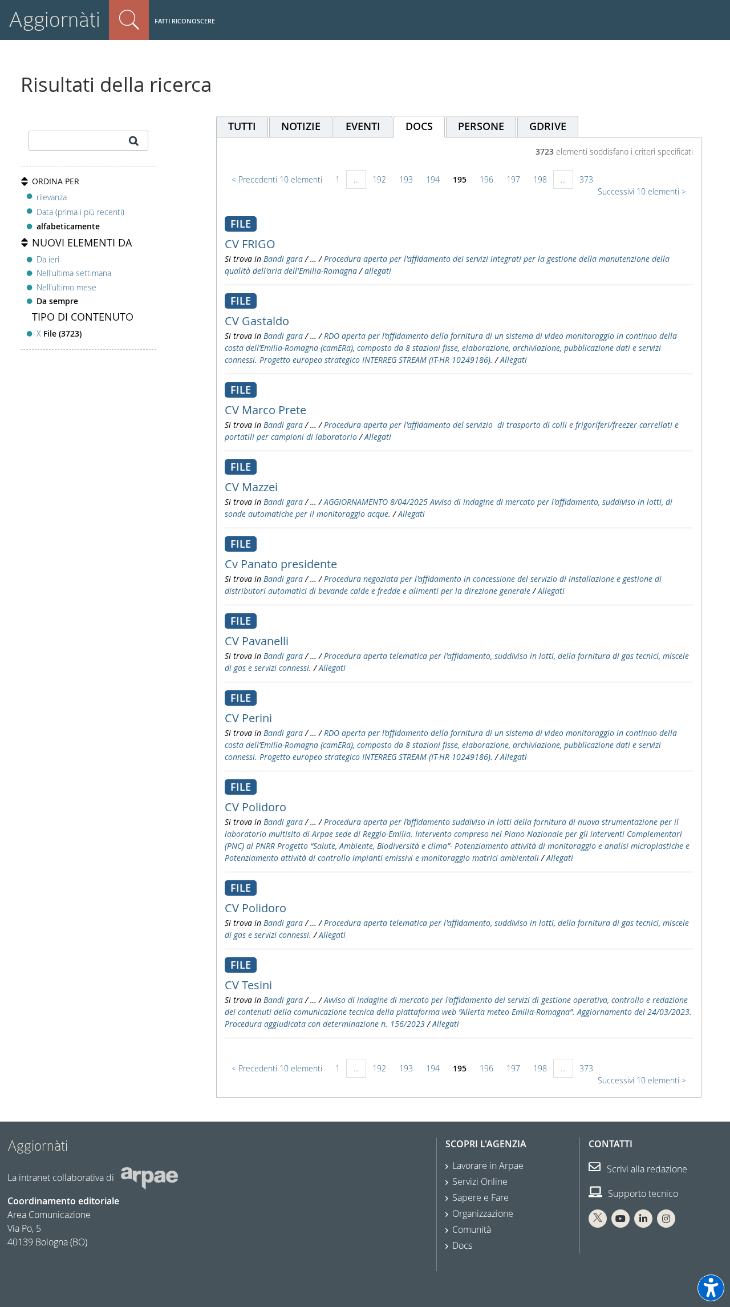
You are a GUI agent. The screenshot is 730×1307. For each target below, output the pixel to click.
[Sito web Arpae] (149, 1177)
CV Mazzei (251, 487)
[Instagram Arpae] (666, 1218)
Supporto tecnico (642, 1193)
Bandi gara (283, 258)
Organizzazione (482, 1213)
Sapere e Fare (480, 1197)
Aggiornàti (54, 19)
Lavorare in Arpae (488, 1165)
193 (406, 179)
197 (513, 179)
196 (486, 179)
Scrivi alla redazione (646, 1169)
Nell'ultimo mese (66, 287)
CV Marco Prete (265, 410)
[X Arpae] (598, 1218)
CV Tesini (248, 985)
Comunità (471, 1229)
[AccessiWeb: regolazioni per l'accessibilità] (710, 1287)
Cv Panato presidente (281, 564)
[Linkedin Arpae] (643, 1218)
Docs (462, 1245)
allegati (377, 270)
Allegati (513, 359)
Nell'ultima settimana (73, 273)
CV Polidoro (255, 807)
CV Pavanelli (257, 641)
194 (433, 179)
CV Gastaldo (257, 321)
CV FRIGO (250, 244)
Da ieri (47, 259)
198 (540, 179)
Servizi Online (480, 1181)
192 (379, 179)
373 (586, 179)
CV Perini (248, 718)
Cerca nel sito (129, 20)
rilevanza (51, 197)
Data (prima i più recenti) (80, 212)
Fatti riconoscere (185, 21)
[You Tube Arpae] (620, 1218)
